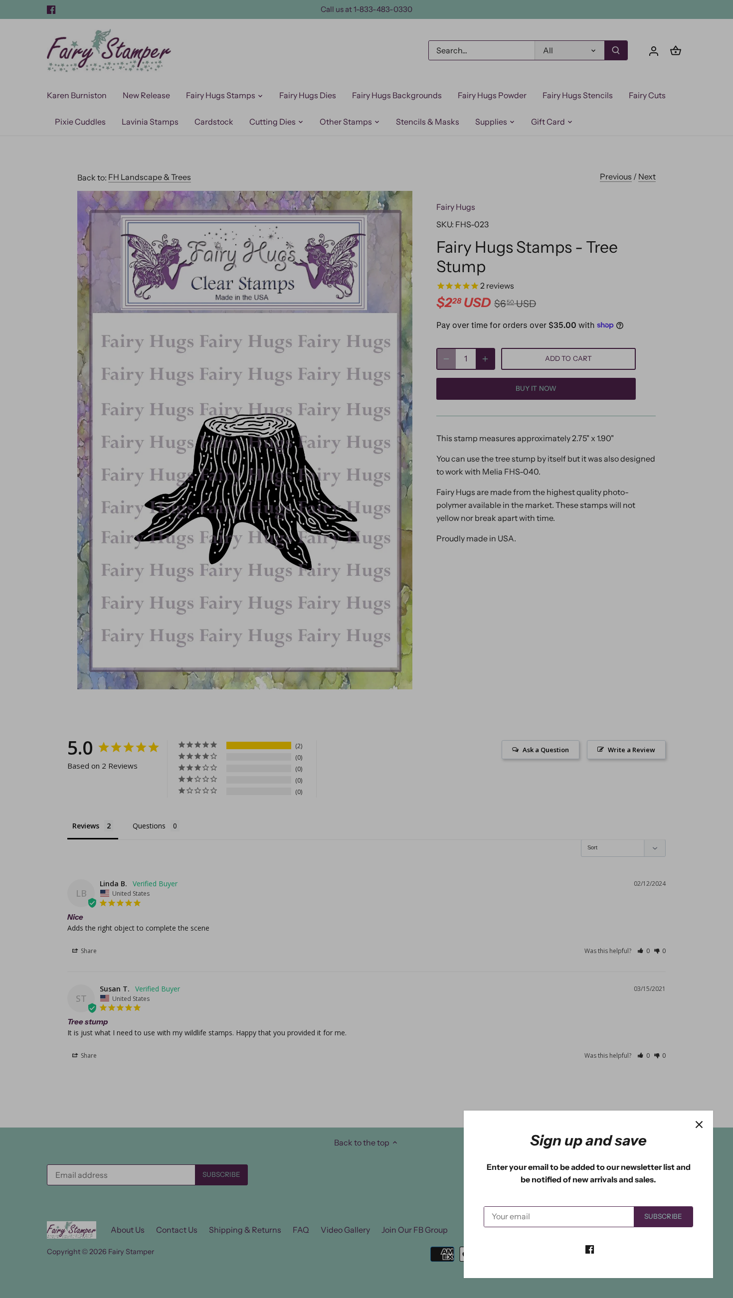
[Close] (699, 1125)
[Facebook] (589, 1248)
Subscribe (663, 1216)
